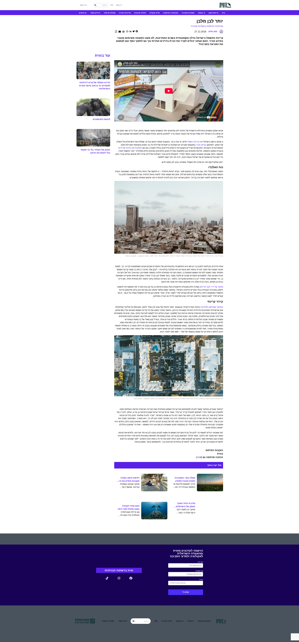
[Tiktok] (107, 578)
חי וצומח (201, 13)
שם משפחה (199, 571)
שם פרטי (200, 562)
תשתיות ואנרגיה (188, 13)
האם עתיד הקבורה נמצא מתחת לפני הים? (128, 507)
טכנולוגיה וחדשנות (170, 13)
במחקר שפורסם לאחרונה (211, 307)
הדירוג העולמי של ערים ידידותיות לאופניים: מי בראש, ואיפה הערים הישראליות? (94, 85)
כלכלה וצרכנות (140, 13)
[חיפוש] (95, 5)
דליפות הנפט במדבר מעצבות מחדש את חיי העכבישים (129, 480)
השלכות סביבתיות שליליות (130, 148)
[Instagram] (119, 578)
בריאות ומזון (214, 13)
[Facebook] (131, 578)
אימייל (201, 580)
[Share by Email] (120, 31)
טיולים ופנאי (95, 13)
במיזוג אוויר (201, 145)
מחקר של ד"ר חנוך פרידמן (211, 287)
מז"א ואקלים (155, 13)
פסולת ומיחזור (109, 13)
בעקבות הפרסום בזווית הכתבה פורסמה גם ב (211, 453)
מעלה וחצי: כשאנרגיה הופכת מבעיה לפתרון (185, 479)
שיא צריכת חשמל (195, 142)
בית (223, 13)
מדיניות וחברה (125, 13)
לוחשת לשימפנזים (101, 119)
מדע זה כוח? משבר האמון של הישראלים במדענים (185, 505)
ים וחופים (83, 13)
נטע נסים (212, 31)
